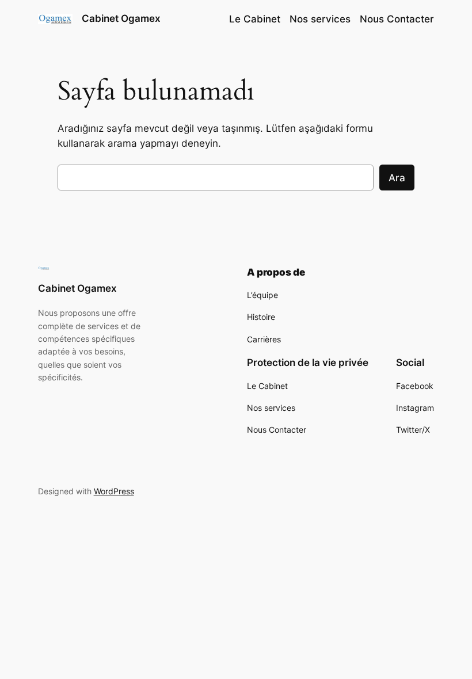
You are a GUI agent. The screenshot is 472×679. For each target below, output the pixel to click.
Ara (397, 178)
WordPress (114, 491)
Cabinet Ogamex (121, 18)
